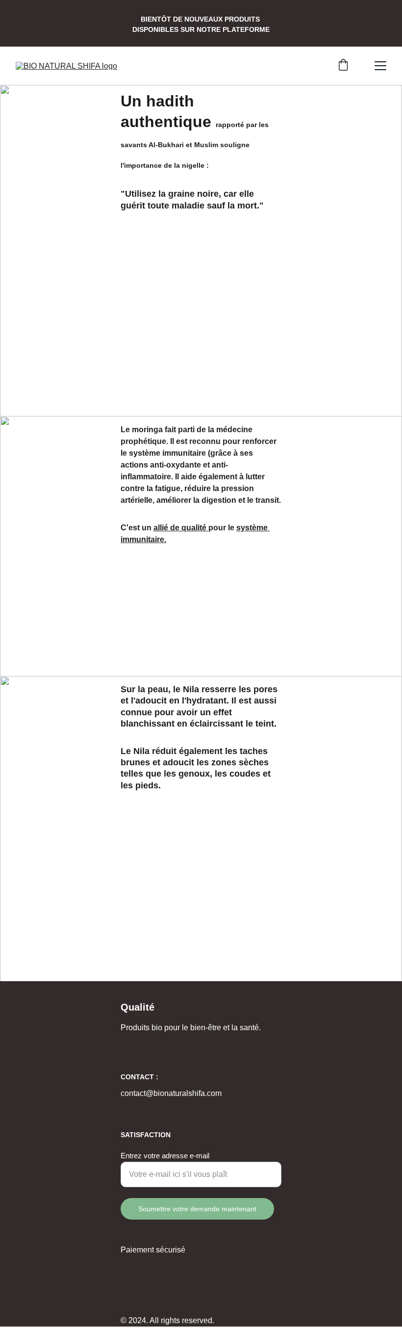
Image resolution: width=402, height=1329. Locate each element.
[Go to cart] (343, 65)
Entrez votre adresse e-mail (165, 1155)
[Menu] (380, 65)
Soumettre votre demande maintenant (197, 1209)
